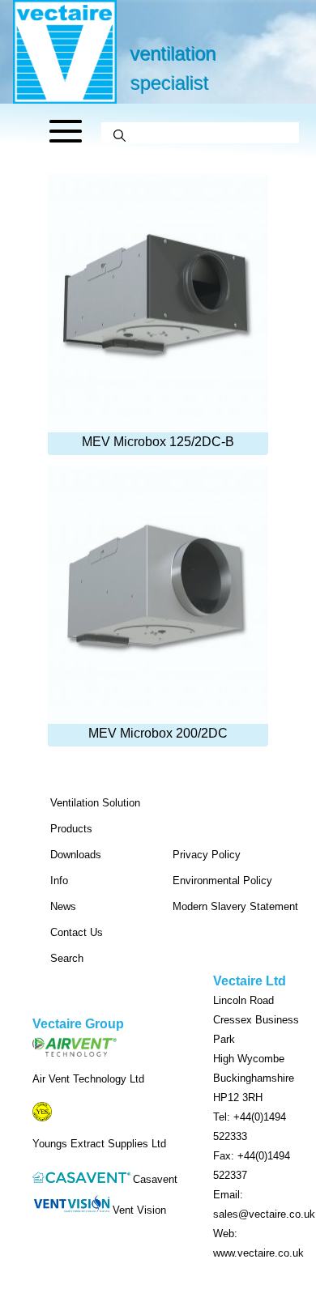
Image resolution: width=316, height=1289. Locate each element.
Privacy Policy (207, 855)
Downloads (75, 855)
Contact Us (76, 932)
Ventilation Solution (95, 803)
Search (66, 958)
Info (59, 880)
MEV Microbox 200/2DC (158, 733)
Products (71, 829)
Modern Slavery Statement (235, 906)
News (63, 906)
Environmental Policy (222, 880)
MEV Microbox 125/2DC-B (158, 442)
